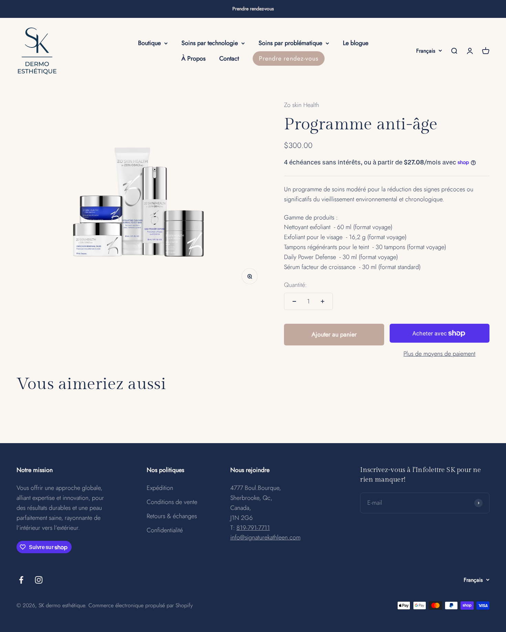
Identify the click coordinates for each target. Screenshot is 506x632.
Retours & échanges (172, 516)
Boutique (149, 43)
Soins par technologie (209, 43)
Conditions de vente (172, 501)
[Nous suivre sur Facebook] (21, 580)
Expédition (160, 487)
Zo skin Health (301, 104)
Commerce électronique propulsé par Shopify (140, 605)
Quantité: (295, 284)
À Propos (193, 58)
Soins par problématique (290, 43)
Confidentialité (165, 530)
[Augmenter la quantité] (323, 301)
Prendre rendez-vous (253, 8)
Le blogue (355, 43)
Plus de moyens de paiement (439, 353)
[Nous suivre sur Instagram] (38, 580)
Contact (229, 58)
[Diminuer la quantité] (294, 301)
